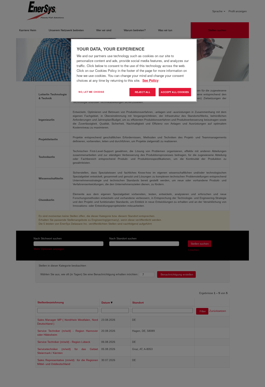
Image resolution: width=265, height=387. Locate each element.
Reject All (142, 92)
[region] (134, 70)
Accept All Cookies (175, 92)
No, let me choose (91, 92)
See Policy (150, 80)
